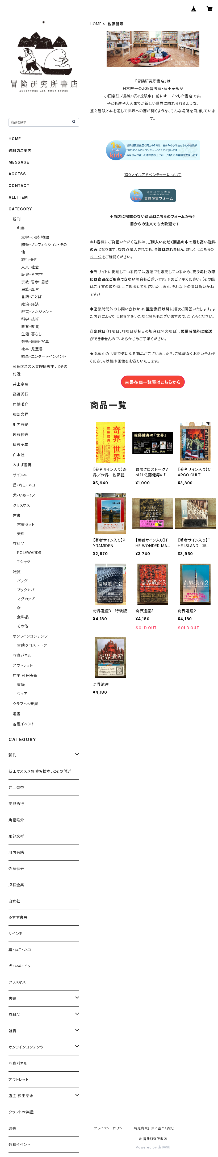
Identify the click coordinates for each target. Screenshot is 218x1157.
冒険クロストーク (32, 645)
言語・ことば (31, 296)
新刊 (17, 219)
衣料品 (18, 543)
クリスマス (21, 505)
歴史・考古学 (32, 274)
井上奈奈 (20, 384)
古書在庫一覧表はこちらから (153, 382)
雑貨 (17, 571)
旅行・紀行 (30, 259)
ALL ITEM (18, 197)
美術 (21, 533)
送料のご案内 (20, 150)
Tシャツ (23, 561)
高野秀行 (20, 394)
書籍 (21, 684)
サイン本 (20, 475)
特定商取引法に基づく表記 (154, 1128)
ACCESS (17, 174)
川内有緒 (20, 424)
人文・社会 (30, 267)
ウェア (22, 693)
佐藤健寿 (20, 434)
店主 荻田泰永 (25, 675)
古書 (17, 515)
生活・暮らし (31, 334)
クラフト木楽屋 (25, 703)
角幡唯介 (20, 404)
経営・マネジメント (36, 311)
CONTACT (19, 185)
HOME (96, 24)
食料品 (23, 617)
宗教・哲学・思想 (35, 282)
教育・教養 (30, 326)
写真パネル (22, 655)
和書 (21, 228)
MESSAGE (19, 162)
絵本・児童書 (32, 349)
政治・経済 (30, 304)
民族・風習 (30, 289)
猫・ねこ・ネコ (24, 485)
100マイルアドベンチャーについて (153, 174)
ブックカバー (28, 590)
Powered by (147, 1147)
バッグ (22, 580)
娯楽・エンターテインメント (43, 356)
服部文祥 (20, 414)
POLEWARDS (29, 552)
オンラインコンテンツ (30, 636)
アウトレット (23, 665)
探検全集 (20, 444)
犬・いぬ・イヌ (24, 495)
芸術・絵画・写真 (35, 341)
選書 (17, 713)
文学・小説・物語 (35, 237)
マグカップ (26, 599)
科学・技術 (30, 319)
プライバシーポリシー (109, 1128)
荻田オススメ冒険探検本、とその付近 (40, 771)
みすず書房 (22, 465)
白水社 (18, 454)
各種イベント (24, 724)
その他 (22, 626)
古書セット (26, 524)
